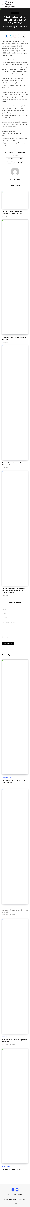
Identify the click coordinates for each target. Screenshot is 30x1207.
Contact (20, 1194)
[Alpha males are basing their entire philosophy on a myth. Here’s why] (15, 200)
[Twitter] (10, 36)
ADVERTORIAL (5, 1036)
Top (15, 1203)
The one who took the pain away (12, 1169)
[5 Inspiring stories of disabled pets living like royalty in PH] (15, 277)
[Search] (26, 4)
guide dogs (15, 155)
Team (14, 1194)
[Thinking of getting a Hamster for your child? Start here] (15, 716)
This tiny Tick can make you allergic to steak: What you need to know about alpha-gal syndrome (13, 590)
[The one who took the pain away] (15, 1106)
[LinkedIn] (19, 36)
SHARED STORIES (6, 1166)
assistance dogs (9, 152)
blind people (21, 152)
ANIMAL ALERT (15, 13)
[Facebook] (6, 36)
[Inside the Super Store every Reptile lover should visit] (15, 976)
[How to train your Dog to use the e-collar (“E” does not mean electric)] (15, 402)
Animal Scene (8, 26)
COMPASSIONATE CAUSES (8, 907)
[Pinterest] (15, 36)
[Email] (23, 36)
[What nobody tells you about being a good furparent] (15, 846)
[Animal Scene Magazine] (11, 4)
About (9, 1194)
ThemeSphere (12, 1199)
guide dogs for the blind (15, 158)
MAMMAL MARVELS (6, 777)
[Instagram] (17, 1189)
